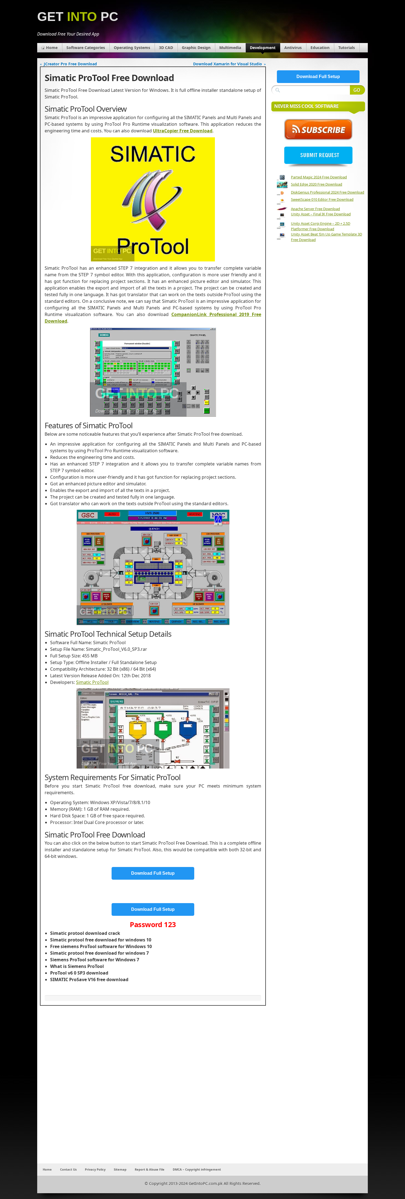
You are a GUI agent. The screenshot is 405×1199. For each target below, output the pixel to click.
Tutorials (346, 47)
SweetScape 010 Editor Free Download (322, 199)
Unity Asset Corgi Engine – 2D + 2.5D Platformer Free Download (320, 226)
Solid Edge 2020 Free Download (316, 184)
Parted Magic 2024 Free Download (319, 177)
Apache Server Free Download (315, 208)
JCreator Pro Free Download (70, 63)
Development (263, 47)
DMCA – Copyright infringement (197, 1169)
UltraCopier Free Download (182, 131)
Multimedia (230, 47)
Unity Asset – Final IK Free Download (321, 214)
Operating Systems (132, 47)
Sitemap (120, 1169)
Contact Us (68, 1169)
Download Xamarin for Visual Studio (227, 63)
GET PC (77, 17)
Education (320, 47)
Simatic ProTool (92, 682)
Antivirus (293, 47)
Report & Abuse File (149, 1169)
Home (52, 47)
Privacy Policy (95, 1169)
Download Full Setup (153, 873)
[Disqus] (153, 1091)
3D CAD (166, 47)
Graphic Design (196, 47)
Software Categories (85, 47)
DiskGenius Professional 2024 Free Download (327, 192)
